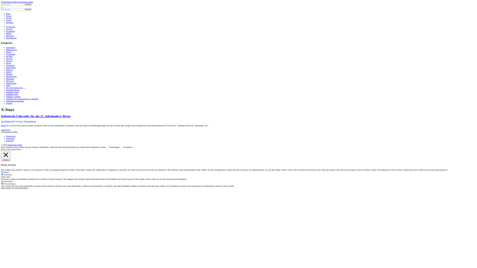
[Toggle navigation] (2, 7)
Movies (9, 18)
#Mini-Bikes (11, 68)
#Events (9, 59)
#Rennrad (10, 36)
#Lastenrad (10, 31)
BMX (8, 85)
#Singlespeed (11, 83)
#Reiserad (10, 79)
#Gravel (9, 29)
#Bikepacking (11, 50)
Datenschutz (11, 136)
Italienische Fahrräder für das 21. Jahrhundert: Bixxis (36, 116)
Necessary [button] (5, 172)
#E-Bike (9, 56)
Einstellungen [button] (114, 147)
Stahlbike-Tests (12, 94)
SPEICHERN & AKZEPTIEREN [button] (14, 188)
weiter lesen (5, 130)
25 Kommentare (29, 121)
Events (8, 20)
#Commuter (10, 27)
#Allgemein (10, 48)
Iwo (20, 121)
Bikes (8, 14)
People (8, 16)
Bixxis (3, 126)
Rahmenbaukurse (13, 90)
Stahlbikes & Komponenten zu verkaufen (22, 99)
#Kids (8, 63)
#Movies (9, 70)
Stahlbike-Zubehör (13, 97)
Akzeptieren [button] (127, 147)
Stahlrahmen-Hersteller (15, 101)
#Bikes (8, 52)
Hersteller (10, 23)
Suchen (28, 4)
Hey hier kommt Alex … (15, 88)
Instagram (10, 141)
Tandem (9, 103)
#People (9, 74)
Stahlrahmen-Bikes (25, 2)
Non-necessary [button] (7, 181)
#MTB (8, 34)
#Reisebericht (11, 38)
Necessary (8, 175)
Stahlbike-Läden (12, 92)
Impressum (10, 138)
